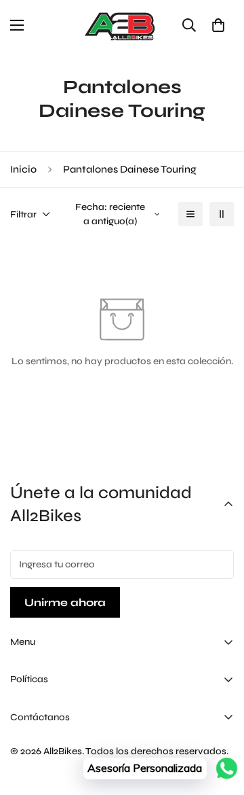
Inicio (23, 169)
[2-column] (221, 214)
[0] (218, 25)
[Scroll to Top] (219, 723)
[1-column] (190, 214)
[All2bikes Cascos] (122, 25)
